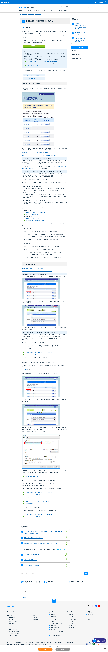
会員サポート (91, 619)
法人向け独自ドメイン (56, 635)
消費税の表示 (18, 642)
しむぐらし (35, 619)
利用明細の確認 (38, 14)
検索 (86, 573)
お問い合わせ (10, 642)
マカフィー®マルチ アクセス (57, 632)
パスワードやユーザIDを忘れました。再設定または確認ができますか (42, 61)
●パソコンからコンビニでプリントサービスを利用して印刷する (37, 271)
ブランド (71, 617)
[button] (99, 640)
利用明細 (27, 369)
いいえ (62, 649)
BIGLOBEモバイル (13, 621)
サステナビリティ (73, 619)
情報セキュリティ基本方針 (27, 644)
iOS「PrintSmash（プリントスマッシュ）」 (36, 220)
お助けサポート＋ (13, 629)
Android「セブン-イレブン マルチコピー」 (36, 212)
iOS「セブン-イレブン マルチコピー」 (35, 214)
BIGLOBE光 (12, 617)
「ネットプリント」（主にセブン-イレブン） (35, 354)
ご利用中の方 (88, 612)
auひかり (11, 619)
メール (89, 617)
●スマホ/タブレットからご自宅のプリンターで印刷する (35, 152)
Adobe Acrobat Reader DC (31, 476)
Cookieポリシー (69, 642)
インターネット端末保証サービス (17, 631)
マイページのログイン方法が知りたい (35, 65)
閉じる (105, 648)
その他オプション (13, 638)
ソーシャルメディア (73, 627)
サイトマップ (22, 597)
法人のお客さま (52, 612)
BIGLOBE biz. (54, 614)
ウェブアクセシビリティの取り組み (31, 642)
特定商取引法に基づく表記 (13, 644)
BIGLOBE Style (72, 625)
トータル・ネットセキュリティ (16, 633)
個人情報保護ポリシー (46, 642)
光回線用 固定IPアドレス (56, 623)
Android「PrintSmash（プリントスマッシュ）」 (37, 218)
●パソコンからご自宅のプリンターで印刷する (32, 268)
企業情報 (101, 2)
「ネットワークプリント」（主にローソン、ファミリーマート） (39, 352)
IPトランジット (54, 629)
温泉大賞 (35, 617)
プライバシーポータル (58, 642)
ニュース (71, 621)
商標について (38, 644)
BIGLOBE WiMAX (13, 624)
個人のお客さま (11, 612)
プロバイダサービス (55, 621)
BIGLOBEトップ (47, 644)
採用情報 (71, 623)
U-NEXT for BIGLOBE (14, 635)
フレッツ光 (53, 619)
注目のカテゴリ (31, 14)
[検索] (87, 6)
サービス (95, 2)
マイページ (90, 614)
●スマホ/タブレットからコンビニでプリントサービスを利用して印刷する (39, 155)
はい (45, 649)
